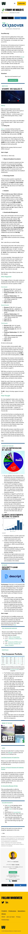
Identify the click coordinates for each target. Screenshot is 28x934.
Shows (3, 914)
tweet (8, 805)
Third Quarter (4, 323)
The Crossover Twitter (14, 669)
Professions (12, 911)
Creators (4, 911)
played (22, 56)
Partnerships (5, 920)
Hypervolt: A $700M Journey (15, 642)
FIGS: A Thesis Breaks (14, 637)
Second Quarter (5, 305)
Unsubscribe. (17, 879)
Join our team (10, 917)
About (3, 917)
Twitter (13, 864)
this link (10, 752)
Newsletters (21, 911)
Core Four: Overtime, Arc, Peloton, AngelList (13, 644)
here (15, 624)
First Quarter (4, 287)
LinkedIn (17, 864)
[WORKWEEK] (3, 3)
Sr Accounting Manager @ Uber (9, 786)
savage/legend (17, 812)
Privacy (18, 917)
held (10, 809)
